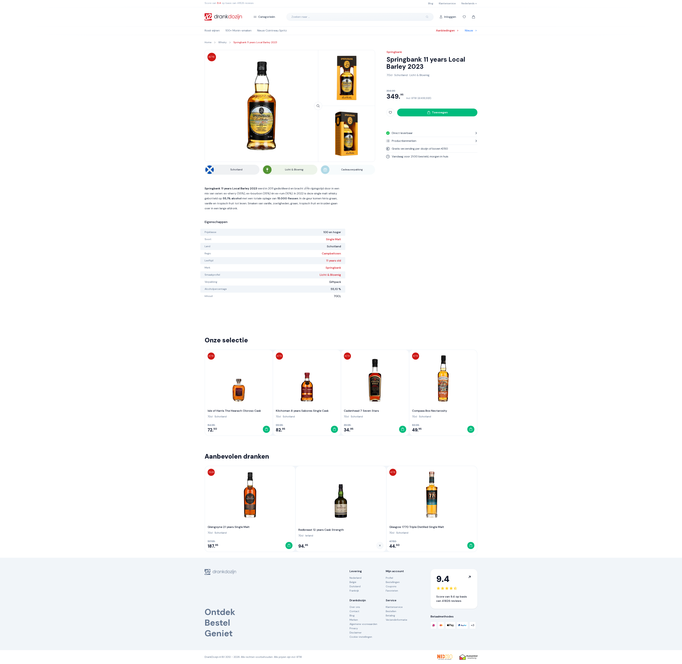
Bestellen (391, 611)
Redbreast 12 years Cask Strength (321, 530)
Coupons (391, 586)
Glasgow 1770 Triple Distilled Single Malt (416, 527)
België (353, 582)
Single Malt (333, 239)
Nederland (355, 577)
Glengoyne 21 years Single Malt (229, 527)
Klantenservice (394, 607)
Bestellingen (393, 582)
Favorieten (392, 590)
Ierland (309, 535)
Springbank (333, 268)
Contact (354, 611)
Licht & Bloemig (330, 275)
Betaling (390, 615)
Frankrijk (354, 590)
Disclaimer (356, 632)
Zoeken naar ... (300, 17)
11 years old (333, 260)
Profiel (389, 577)
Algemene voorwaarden (363, 624)
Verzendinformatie (396, 619)
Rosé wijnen (212, 30)
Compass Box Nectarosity (429, 411)
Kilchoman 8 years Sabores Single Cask (302, 411)
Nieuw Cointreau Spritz (272, 30)
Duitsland (355, 586)
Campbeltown (331, 253)
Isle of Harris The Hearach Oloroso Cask (234, 411)
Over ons (355, 607)
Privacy (354, 628)
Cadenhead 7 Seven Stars (361, 411)
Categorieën (266, 17)
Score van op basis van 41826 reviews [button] (229, 3)
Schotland (401, 75)
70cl (389, 75)
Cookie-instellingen (361, 636)
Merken (354, 619)
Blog (352, 615)
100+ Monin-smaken (238, 30)
